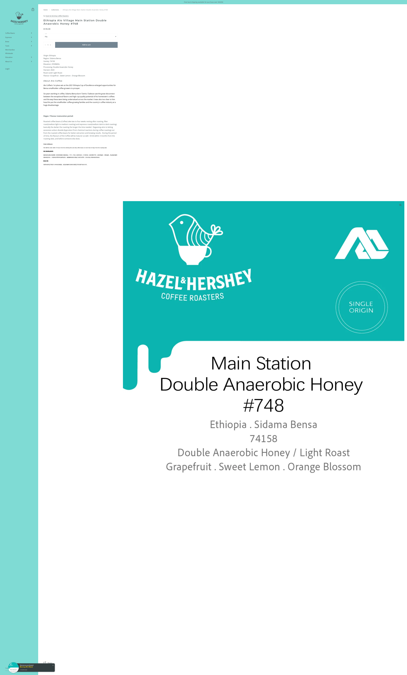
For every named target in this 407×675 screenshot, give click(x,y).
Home (45, 10)
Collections (55, 10)
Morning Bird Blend (26, 667)
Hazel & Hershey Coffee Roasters (57, 16)
